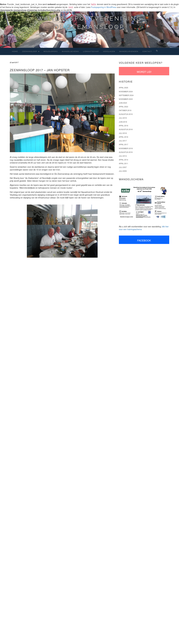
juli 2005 (123, 171)
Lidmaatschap (91, 51)
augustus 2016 (126, 152)
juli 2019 (123, 118)
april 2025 (123, 87)
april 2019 (123, 125)
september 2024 (126, 95)
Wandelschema (70, 51)
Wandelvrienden (128, 51)
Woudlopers (50, 51)
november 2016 (126, 148)
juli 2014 (123, 156)
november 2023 (126, 99)
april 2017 (123, 144)
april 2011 (123, 163)
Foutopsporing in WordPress (103, 7)
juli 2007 (123, 167)
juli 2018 (123, 133)
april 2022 (123, 106)
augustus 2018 (126, 129)
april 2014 (123, 159)
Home (15, 51)
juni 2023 (123, 103)
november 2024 (126, 91)
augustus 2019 (126, 114)
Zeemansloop (30, 51)
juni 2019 (123, 122)
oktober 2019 (125, 110)
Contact (147, 51)
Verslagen (109, 51)
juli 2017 (123, 140)
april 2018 (123, 137)
